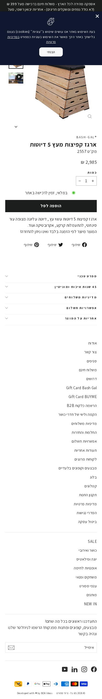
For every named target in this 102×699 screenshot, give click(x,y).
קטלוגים (90, 485)
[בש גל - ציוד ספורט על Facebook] (94, 669)
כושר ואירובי (88, 550)
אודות (92, 343)
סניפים (92, 360)
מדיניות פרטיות (85, 503)
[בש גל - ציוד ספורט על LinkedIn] (74, 669)
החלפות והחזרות (84, 432)
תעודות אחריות (85, 450)
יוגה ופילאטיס (86, 559)
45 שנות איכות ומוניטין (76, 287)
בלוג (93, 477)
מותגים (92, 594)
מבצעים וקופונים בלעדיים (78, 467)
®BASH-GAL (86, 137)
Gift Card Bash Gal (81, 387)
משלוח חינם (88, 369)
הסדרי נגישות (87, 512)
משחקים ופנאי (86, 577)
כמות (92, 172)
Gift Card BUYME (83, 396)
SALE (92, 541)
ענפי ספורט (88, 585)
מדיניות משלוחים (81, 297)
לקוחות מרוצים (86, 459)
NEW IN (90, 603)
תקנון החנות (88, 494)
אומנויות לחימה (85, 567)
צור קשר (90, 351)
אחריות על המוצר (81, 318)
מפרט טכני (87, 276)
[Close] (97, 16)
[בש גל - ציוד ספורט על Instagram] (84, 669)
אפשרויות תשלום (81, 308)
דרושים (91, 378)
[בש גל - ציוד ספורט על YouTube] (65, 669)
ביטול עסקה (87, 521)
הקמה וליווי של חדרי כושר (77, 414)
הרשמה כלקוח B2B (82, 405)
